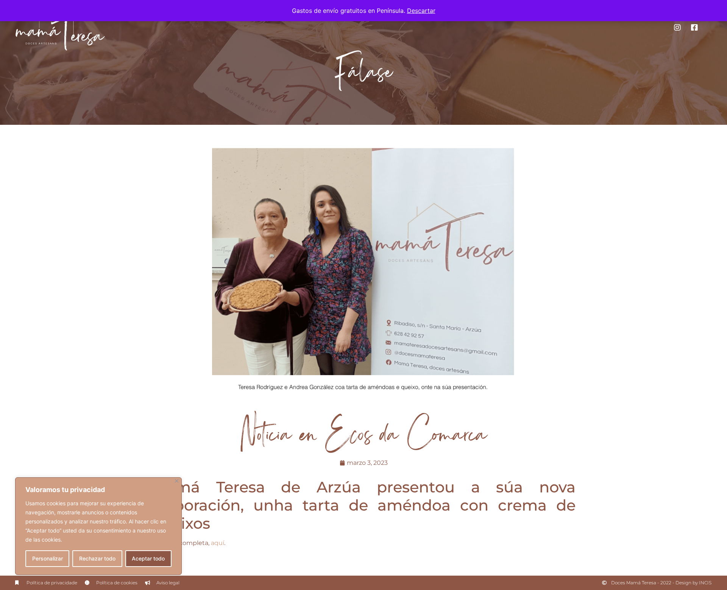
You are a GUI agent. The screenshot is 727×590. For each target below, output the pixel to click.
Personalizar (47, 558)
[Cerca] (176, 481)
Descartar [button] (421, 10)
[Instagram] (677, 27)
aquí (217, 543)
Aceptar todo (148, 558)
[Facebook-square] (694, 27)
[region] (98, 526)
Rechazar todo (97, 558)
